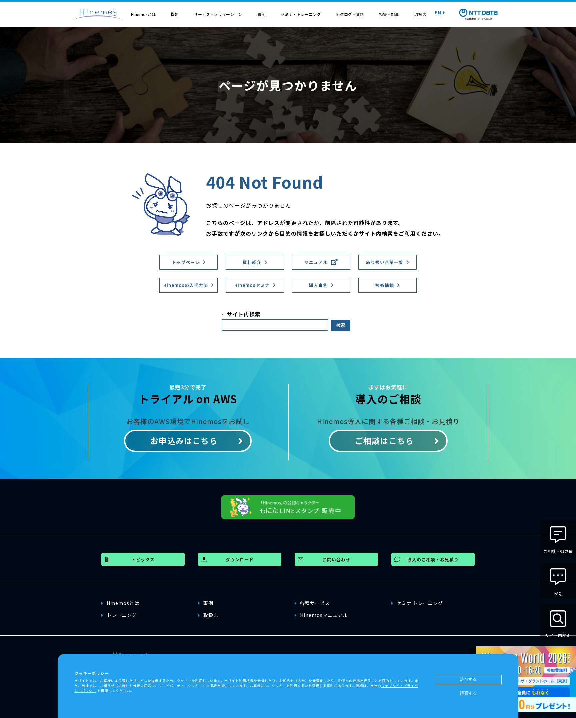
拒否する (468, 693)
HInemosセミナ (252, 285)
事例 (261, 14)
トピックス (143, 559)
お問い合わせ (336, 559)
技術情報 (384, 285)
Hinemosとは (143, 14)
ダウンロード (240, 559)
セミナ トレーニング (420, 603)
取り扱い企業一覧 (384, 262)
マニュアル (316, 262)
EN (438, 12)
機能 (175, 14)
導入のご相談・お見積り (433, 559)
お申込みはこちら (184, 440)
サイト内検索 (244, 314)
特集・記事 (389, 14)
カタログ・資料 (350, 14)
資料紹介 (252, 262)
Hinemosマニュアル (324, 615)
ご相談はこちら (384, 440)
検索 (340, 325)
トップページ (186, 262)
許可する (468, 679)
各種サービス (315, 603)
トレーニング (122, 615)
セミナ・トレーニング (301, 14)
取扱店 (420, 14)
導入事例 (318, 285)
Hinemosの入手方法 (185, 285)
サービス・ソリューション (218, 14)
